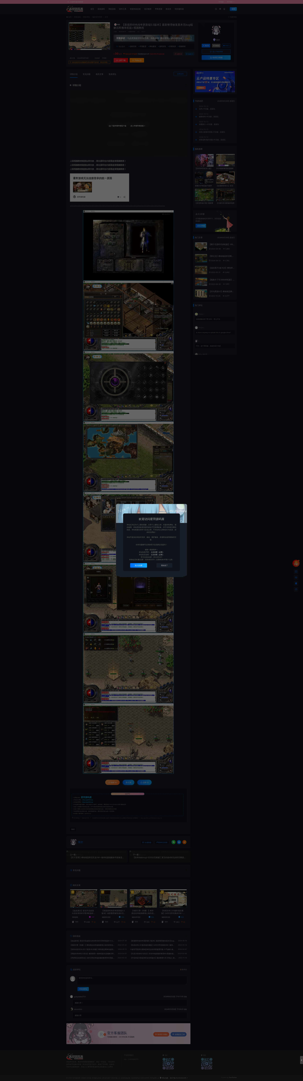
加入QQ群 (138, 565)
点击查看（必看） (157, 552)
